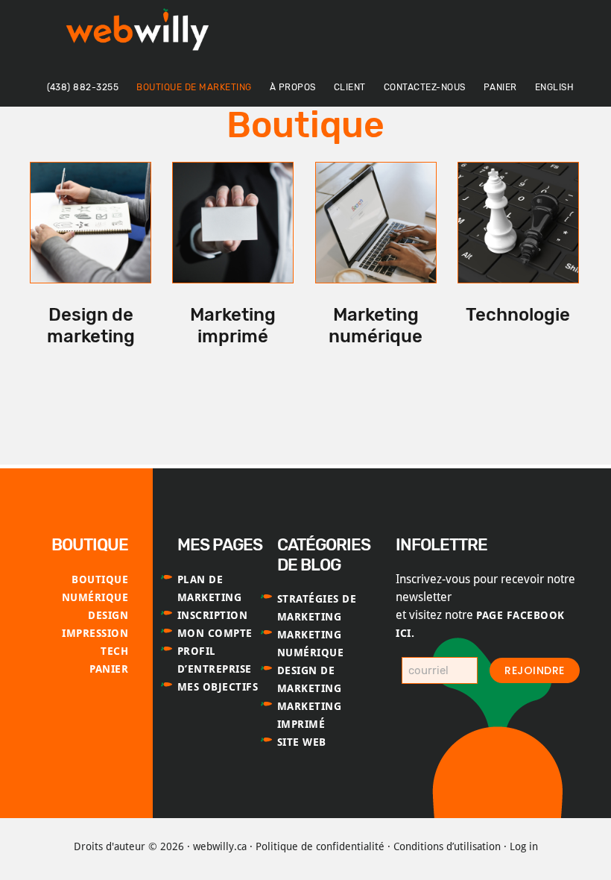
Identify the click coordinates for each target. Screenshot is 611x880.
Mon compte (215, 633)
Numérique (95, 597)
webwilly (141, 33)
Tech (114, 651)
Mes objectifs (218, 687)
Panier (108, 669)
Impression (95, 633)
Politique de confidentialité (320, 846)
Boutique (100, 579)
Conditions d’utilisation (447, 846)
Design (108, 615)
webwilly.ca (220, 846)
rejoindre (534, 670)
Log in (524, 846)
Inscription (212, 615)
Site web (301, 742)
